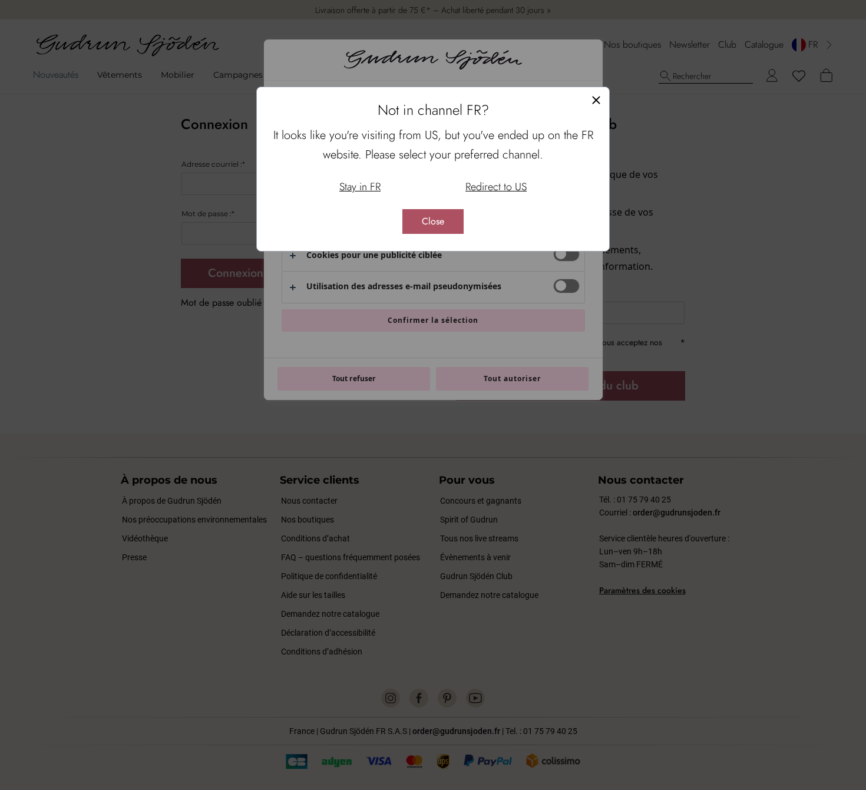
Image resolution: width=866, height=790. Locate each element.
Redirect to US (496, 186)
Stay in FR (360, 186)
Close (433, 221)
